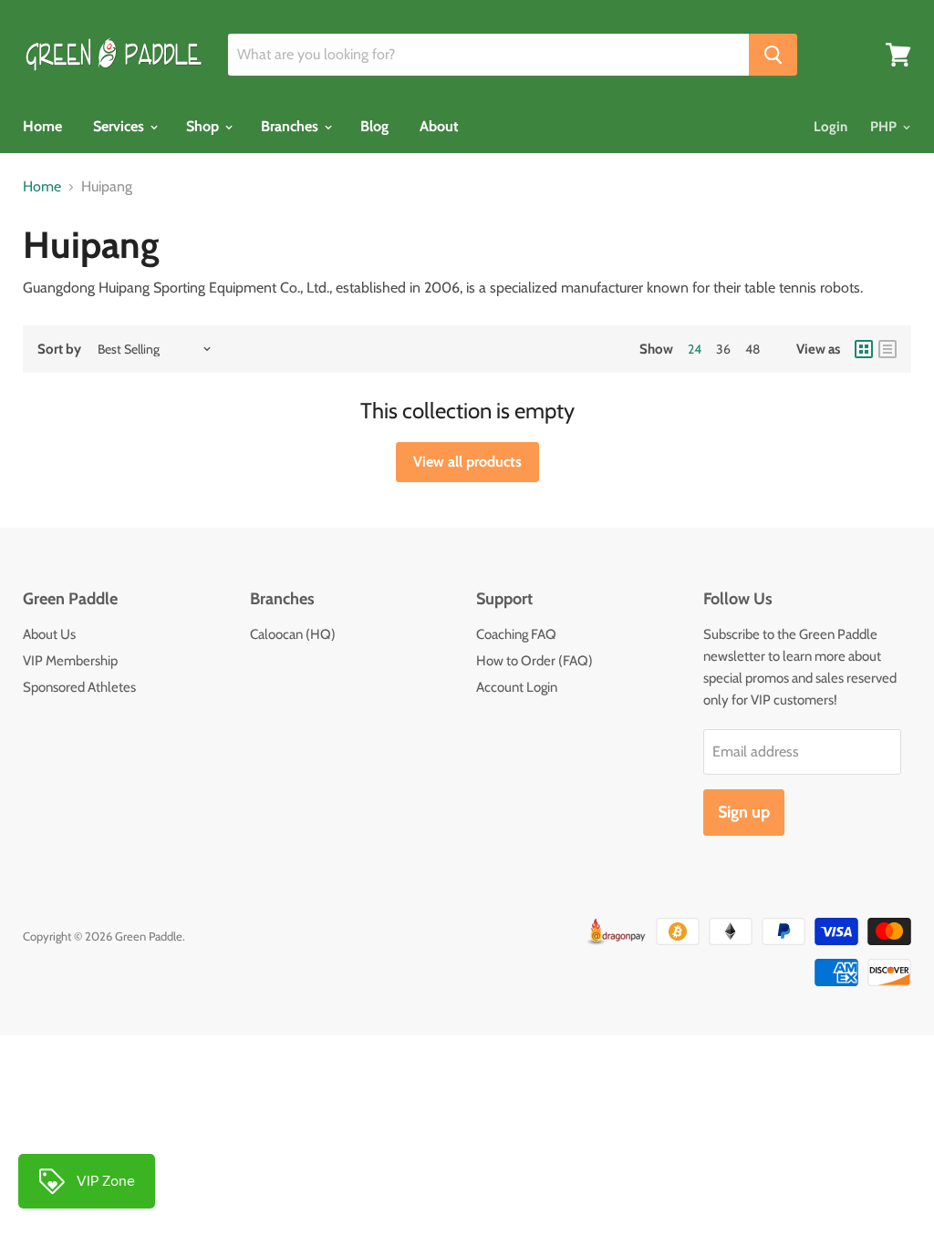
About (439, 126)
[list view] (887, 349)
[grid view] (864, 349)
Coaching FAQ (516, 634)
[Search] (773, 55)
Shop (204, 126)
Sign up (744, 812)
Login (830, 126)
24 (694, 349)
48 (752, 349)
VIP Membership (70, 661)
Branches (291, 126)
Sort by (59, 349)
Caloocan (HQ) (293, 634)
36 (723, 349)
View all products (467, 461)
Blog (374, 126)
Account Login (516, 687)
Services (120, 126)
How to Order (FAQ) (534, 661)
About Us (49, 634)
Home (42, 126)
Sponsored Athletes (79, 687)
